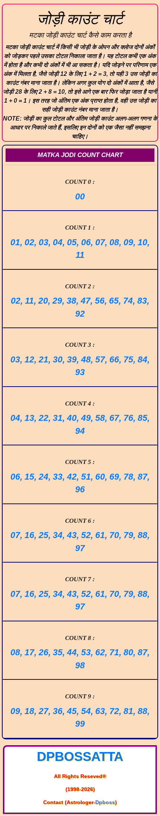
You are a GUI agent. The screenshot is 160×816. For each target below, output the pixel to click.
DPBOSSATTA (80, 756)
